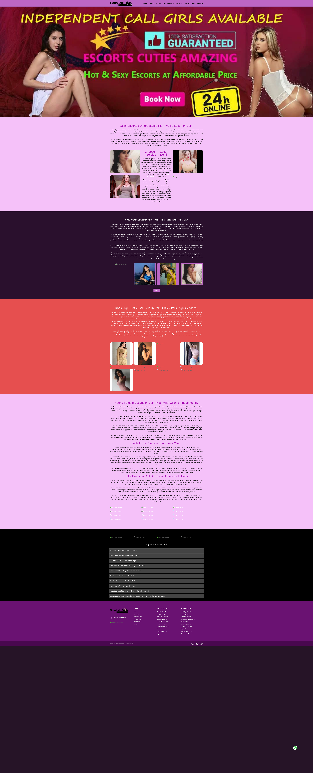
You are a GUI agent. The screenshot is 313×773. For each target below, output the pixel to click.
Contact (200, 4)
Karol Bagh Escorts (186, 612)
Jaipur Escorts (161, 634)
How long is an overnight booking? (122, 586)
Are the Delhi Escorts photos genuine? (123, 551)
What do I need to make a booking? (123, 561)
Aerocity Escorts (161, 612)
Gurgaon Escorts (162, 619)
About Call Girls (155, 4)
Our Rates (178, 4)
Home (145, 4)
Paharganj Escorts (186, 616)
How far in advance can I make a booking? (125, 556)
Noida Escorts (185, 614)
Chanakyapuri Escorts (187, 634)
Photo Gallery (190, 4)
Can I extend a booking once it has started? (125, 571)
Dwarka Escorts (161, 614)
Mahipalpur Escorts (162, 616)
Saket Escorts (184, 621)
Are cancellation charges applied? (122, 576)
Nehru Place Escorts (186, 626)
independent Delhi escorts (154, 230)
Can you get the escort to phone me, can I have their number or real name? (138, 596)
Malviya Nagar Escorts (187, 631)
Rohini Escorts (161, 629)
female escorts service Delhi (125, 253)
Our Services (168, 4)
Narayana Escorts (162, 624)
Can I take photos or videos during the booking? (127, 566)
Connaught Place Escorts (188, 619)
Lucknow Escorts (162, 631)
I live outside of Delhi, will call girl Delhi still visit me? (129, 591)
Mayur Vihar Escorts (186, 629)
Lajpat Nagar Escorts (187, 624)
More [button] (156, 290)
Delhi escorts (161, 130)
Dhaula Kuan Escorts (163, 626)
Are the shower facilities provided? (122, 581)
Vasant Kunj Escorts (162, 621)
